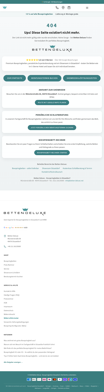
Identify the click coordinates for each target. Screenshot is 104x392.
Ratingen (48, 386)
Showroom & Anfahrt (12, 272)
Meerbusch (75, 386)
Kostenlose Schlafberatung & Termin (77, 168)
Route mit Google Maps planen (52, 102)
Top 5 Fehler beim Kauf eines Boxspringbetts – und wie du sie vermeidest (31, 356)
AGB (5, 303)
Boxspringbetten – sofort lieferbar (25, 168)
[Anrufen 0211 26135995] (57, 7)
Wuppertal (94, 386)
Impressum (8, 306)
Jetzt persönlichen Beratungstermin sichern (52, 127)
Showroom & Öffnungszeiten (82, 78)
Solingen (53, 388)
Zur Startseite (14, 78)
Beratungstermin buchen (44, 78)
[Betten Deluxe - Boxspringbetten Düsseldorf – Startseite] (4, 7)
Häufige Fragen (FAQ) (11, 295)
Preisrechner (8, 299)
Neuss (81, 386)
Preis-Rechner (9, 265)
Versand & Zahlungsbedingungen (16, 322)
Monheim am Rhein (63, 388)
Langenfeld (46, 388)
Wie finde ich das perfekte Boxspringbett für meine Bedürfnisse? (28, 348)
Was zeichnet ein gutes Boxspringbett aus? (20, 340)
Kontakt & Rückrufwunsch (52, 171)
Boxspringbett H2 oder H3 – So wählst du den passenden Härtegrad (29, 352)
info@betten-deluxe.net (74, 180)
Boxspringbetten (10, 261)
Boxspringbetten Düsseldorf (35, 386)
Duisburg (55, 386)
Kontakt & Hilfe (9, 291)
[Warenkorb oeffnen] (69, 7)
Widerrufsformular (11, 318)
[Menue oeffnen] (87, 7)
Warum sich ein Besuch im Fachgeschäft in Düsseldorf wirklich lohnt (29, 344)
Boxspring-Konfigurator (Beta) (15, 326)
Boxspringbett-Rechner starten (52, 152)
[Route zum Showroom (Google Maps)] (63, 7)
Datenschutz (8, 310)
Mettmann (38, 388)
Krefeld (68, 386)
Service (6, 269)
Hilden (87, 386)
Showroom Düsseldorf (51, 168)
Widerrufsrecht (9, 314)
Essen (62, 386)
